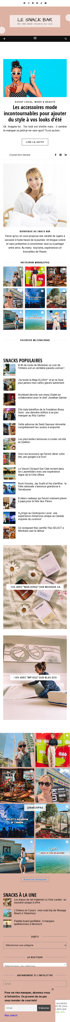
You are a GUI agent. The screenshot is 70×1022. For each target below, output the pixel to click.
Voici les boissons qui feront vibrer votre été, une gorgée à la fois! (41, 455)
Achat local (24, 102)
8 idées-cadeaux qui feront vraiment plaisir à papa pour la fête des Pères (42, 500)
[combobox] (35, 965)
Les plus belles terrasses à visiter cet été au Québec (42, 441)
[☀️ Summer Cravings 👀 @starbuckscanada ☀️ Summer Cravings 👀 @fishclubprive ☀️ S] (13, 277)
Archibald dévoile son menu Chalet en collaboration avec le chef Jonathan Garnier (42, 396)
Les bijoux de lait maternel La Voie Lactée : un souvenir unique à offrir (40, 901)
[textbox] (35, 966)
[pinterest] (37, 3)
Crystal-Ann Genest (19, 155)
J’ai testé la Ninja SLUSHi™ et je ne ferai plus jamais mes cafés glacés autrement (41, 381)
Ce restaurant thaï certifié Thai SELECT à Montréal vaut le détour (41, 529)
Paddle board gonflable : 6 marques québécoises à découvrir (34, 923)
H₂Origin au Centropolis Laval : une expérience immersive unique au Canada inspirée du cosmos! (41, 516)
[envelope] (45, 3)
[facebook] (25, 3)
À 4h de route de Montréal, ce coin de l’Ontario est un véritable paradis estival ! (41, 367)
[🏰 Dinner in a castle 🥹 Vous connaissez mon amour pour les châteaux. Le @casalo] (57, 298)
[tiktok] (41, 3)
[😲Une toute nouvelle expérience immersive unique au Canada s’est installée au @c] (57, 320)
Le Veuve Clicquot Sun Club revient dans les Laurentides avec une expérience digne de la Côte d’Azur (41, 471)
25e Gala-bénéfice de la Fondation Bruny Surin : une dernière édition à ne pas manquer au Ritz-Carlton (41, 412)
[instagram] (29, 3)
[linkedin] (33, 3)
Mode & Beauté (45, 102)
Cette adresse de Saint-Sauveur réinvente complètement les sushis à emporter (42, 426)
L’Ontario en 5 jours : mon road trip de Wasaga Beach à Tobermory (40, 912)
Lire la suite (35, 142)
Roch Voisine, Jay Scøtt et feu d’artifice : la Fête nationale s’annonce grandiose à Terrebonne (42, 486)
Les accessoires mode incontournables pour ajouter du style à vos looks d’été (35, 113)
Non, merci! (11, 1015)
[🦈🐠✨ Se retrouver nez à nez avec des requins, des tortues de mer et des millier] (35, 298)
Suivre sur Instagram (35, 879)
